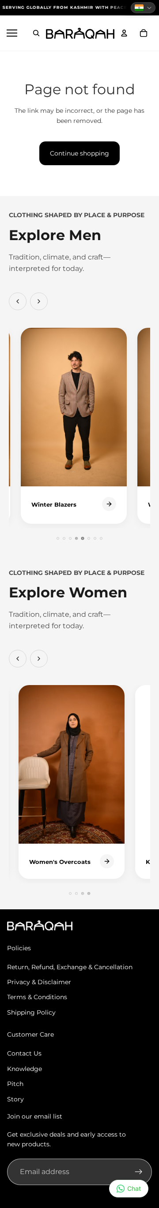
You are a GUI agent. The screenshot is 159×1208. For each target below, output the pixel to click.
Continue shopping (79, 153)
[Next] (39, 301)
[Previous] (17, 301)
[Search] (36, 33)
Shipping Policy (31, 1012)
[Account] (124, 33)
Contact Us (24, 1053)
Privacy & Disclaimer (39, 982)
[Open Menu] (13, 33)
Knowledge (24, 1069)
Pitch (15, 1084)
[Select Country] (143, 7)
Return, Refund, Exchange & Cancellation (69, 967)
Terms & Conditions (37, 997)
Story (15, 1099)
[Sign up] (138, 1172)
